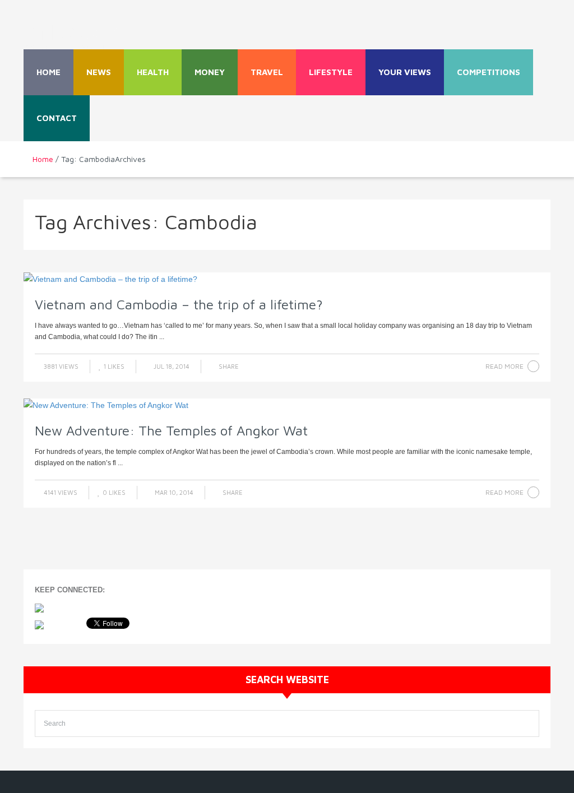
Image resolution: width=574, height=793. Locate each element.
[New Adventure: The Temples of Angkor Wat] (287, 405)
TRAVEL (267, 72)
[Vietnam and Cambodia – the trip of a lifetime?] (287, 279)
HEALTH (153, 72)
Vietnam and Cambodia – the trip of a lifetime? (179, 304)
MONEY (210, 72)
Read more (504, 366)
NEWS (98, 72)
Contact (56, 118)
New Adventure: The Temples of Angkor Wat (171, 430)
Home (48, 72)
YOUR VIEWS (404, 72)
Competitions (488, 72)
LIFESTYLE (331, 72)
